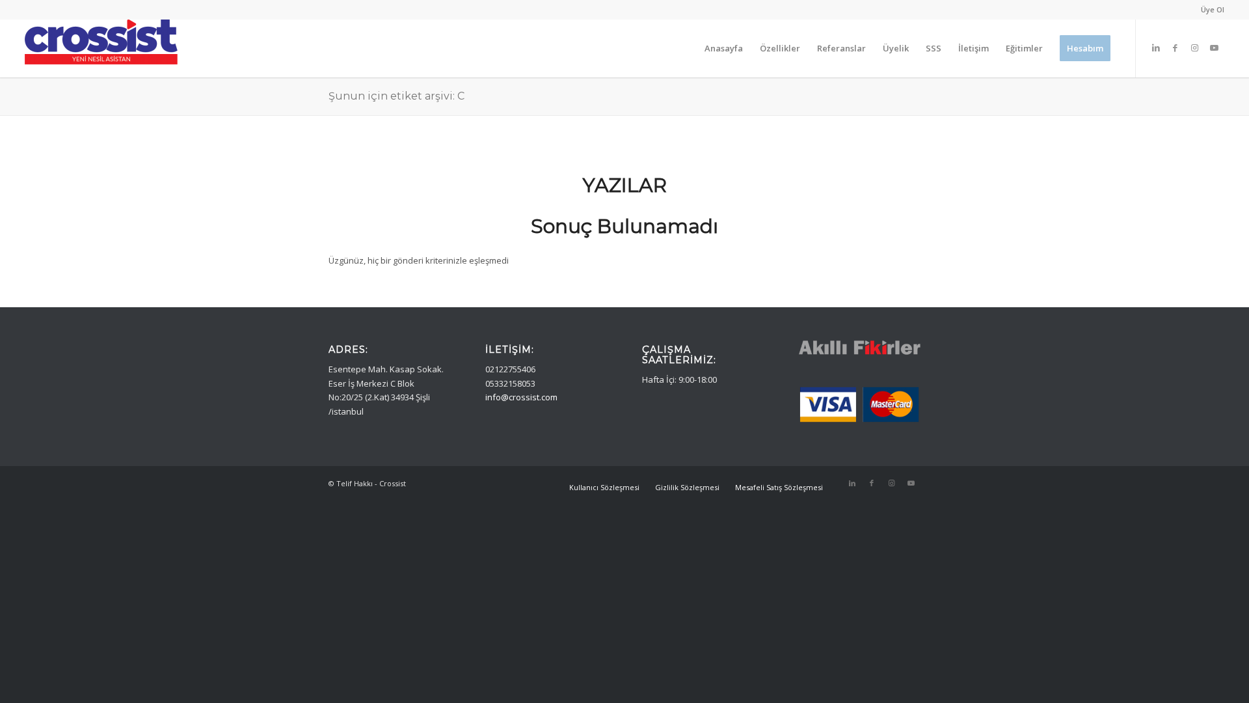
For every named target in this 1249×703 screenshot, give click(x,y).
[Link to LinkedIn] (1156, 47)
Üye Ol (1212, 9)
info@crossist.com (521, 397)
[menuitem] (1209, 10)
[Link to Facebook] (1175, 47)
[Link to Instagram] (1195, 47)
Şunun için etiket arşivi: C (396, 96)
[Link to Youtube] (1214, 47)
